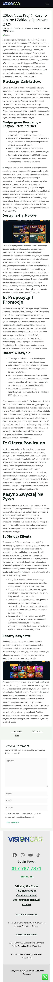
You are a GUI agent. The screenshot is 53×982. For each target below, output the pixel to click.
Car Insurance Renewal (26, 899)
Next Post (37, 731)
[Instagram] (22, 855)
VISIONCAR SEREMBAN (26, 934)
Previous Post (17, 732)
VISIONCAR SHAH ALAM (26, 914)
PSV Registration (26, 890)
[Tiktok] (38, 855)
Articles (26, 904)
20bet (20, 405)
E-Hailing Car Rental (26, 886)
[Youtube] (30, 855)
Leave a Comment (10, 28)
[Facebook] (15, 855)
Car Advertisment (26, 895)
